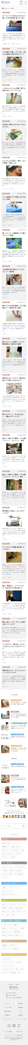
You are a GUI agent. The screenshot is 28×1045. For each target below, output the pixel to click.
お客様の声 (15, 948)
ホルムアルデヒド (14, 850)
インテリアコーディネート (8, 962)
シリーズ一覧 (7, 1007)
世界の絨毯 (17, 931)
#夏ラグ (18, 43)
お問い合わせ (19, 1031)
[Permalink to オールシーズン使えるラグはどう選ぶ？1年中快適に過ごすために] (14, 32)
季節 (13, 846)
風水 (19, 962)
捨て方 (18, 911)
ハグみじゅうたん (6, 924)
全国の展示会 (7, 1011)
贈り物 (13, 857)
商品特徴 (20, 1003)
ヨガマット (18, 853)
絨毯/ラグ (16, 924)
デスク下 (4, 874)
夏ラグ (18, 846)
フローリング (5, 972)
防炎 (23, 850)
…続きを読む (8, 574)
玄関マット (5, 928)
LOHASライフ (12, 945)
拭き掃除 (10, 908)
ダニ (8, 911)
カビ (24, 911)
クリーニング (22, 904)
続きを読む (5, 294)
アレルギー (5, 850)
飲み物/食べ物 (18, 908)
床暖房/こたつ (5, 846)
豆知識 (22, 928)
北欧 (17, 969)
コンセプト (7, 1003)
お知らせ (4, 887)
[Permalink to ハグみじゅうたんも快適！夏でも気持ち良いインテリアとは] (14, 104)
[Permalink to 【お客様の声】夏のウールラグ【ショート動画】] (14, 285)
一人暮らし (5, 870)
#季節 (13, 43)
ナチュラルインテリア (7, 969)
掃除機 (4, 908)
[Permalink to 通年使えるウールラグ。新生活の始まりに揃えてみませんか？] (14, 394)
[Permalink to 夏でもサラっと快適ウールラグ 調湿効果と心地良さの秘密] (14, 358)
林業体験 (4, 945)
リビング (4, 867)
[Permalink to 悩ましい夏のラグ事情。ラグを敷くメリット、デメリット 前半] (14, 490)
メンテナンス (12, 904)
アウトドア (10, 853)
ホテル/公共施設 (18, 874)
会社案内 (20, 1015)
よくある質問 (8, 1031)
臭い (8, 914)
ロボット (4, 904)
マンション (5, 877)
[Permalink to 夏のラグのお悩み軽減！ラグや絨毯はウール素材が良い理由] (14, 321)
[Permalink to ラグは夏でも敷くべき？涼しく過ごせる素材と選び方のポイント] (14, 68)
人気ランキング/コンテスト (9, 894)
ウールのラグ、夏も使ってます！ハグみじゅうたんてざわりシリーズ (14, 646)
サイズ (11, 867)
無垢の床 (14, 972)
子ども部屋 (18, 870)
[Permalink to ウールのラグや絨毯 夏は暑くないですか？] (14, 563)
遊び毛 (4, 935)
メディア (11, 887)
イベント (18, 887)
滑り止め (10, 935)
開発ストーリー (19, 935)
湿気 (13, 911)
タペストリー (5, 857)
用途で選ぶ (6, 12)
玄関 (10, 874)
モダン (22, 969)
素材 (3, 843)
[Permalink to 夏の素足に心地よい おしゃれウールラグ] (14, 527)
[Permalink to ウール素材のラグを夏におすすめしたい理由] (14, 213)
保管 (3, 911)
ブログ (20, 1011)
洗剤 (13, 914)
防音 (3, 853)
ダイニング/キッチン (20, 867)
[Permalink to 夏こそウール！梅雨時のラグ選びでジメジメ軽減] (14, 249)
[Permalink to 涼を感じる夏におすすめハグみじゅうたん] (14, 140)
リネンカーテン (6, 948)
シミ (3, 914)
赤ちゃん (9, 843)
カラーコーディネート (7, 965)
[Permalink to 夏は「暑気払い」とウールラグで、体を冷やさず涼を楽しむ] (14, 601)
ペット (16, 843)
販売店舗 (20, 1007)
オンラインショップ (7, 891)
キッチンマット (14, 928)
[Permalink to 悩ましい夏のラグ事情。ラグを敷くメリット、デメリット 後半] (14, 454)
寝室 (11, 870)
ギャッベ (9, 931)
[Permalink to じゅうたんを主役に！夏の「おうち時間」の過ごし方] (14, 176)
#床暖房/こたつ (6, 43)
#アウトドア (6, 188)
